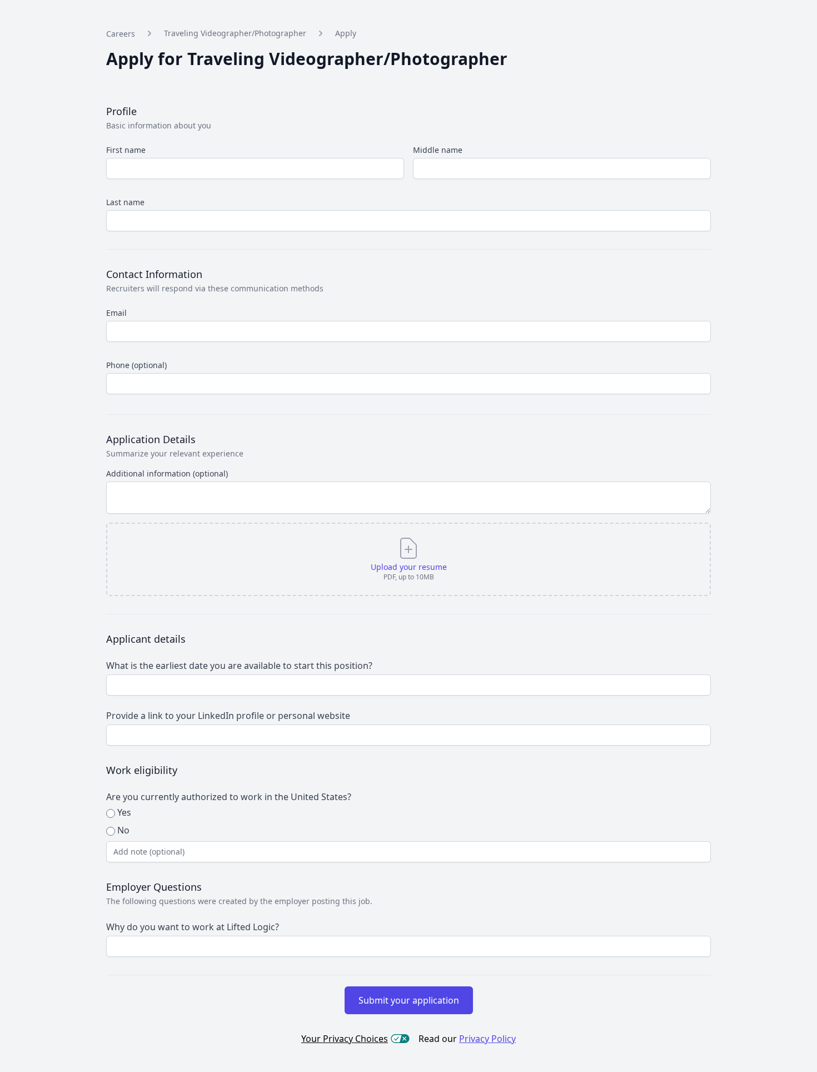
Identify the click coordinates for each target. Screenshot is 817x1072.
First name (126, 150)
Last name (125, 202)
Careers (120, 33)
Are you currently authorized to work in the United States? (228, 797)
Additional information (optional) (167, 473)
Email (116, 312)
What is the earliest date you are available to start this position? (239, 665)
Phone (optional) (136, 365)
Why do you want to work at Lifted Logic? (192, 927)
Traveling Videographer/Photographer (235, 33)
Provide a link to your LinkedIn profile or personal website (228, 715)
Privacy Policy (487, 1039)
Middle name (437, 150)
